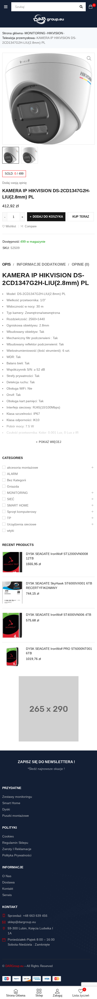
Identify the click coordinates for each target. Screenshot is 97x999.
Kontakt (7, 888)
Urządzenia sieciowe (21, 524)
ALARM (12, 474)
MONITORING (35, 33)
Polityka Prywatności (16, 855)
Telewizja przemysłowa (18, 38)
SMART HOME (17, 505)
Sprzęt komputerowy (21, 511)
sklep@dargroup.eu (22, 922)
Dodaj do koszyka (48, 216)
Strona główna (12, 33)
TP (9, 518)
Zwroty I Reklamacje (16, 849)
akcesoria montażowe (22, 467)
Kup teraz (80, 216)
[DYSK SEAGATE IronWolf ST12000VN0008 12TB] (12, 562)
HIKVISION (55, 33)
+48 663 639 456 (35, 915)
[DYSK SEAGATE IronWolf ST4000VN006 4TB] (12, 625)
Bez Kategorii (16, 480)
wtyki (10, 530)
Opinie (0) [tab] (80, 264)
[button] (89, 58)
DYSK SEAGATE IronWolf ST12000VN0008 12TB (57, 556)
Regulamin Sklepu (15, 842)
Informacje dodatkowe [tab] (41, 264)
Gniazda (13, 486)
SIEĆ (10, 499)
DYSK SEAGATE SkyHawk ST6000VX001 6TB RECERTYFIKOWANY (59, 586)
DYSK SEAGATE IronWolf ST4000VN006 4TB (58, 614)
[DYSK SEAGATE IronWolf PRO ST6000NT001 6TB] (12, 657)
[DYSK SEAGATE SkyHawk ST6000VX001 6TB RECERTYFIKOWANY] (12, 593)
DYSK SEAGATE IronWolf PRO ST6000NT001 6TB (59, 651)
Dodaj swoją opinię (14, 183)
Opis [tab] (6, 264)
